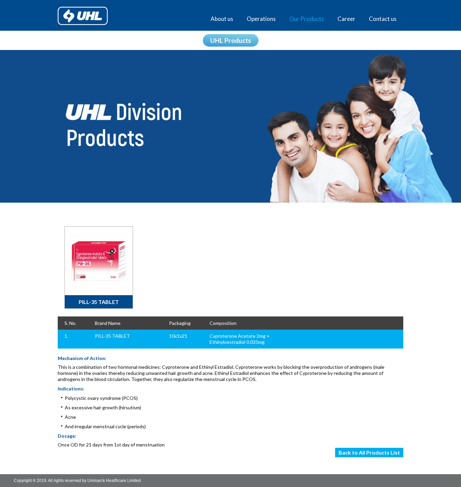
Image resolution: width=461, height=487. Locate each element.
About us (222, 18)
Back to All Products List (369, 452)
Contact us (383, 18)
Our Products (306, 18)
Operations (261, 18)
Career (346, 18)
